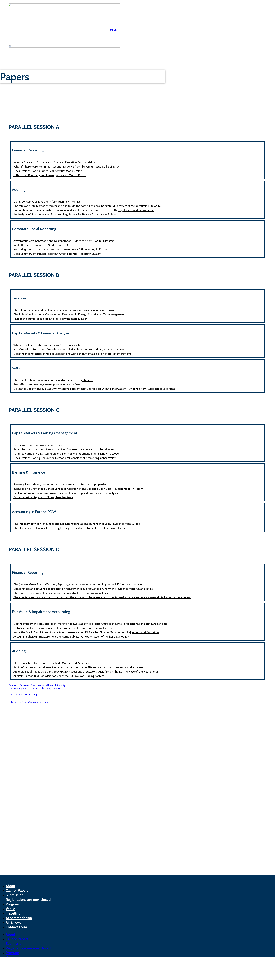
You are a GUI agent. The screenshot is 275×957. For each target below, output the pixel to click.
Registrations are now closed (28, 899)
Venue (10, 909)
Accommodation (19, 918)
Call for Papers (17, 890)
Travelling (13, 913)
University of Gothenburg (23, 694)
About (10, 886)
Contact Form (16, 927)
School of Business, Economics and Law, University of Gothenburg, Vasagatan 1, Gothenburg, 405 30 (38, 687)
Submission (14, 895)
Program (12, 904)
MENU (113, 30)
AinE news (13, 922)
